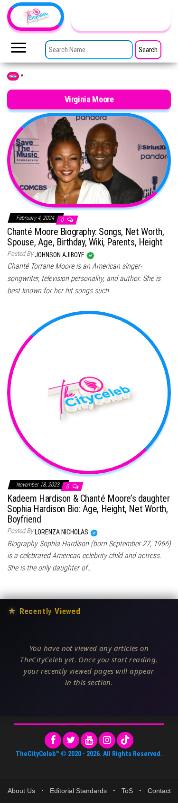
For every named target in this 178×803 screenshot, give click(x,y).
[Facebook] (53, 740)
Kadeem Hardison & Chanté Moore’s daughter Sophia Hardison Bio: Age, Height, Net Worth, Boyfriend (88, 509)
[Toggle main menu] (18, 50)
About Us (21, 790)
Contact (159, 790)
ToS (127, 790)
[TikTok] (125, 740)
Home (13, 76)
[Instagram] (107, 740)
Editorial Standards (78, 790)
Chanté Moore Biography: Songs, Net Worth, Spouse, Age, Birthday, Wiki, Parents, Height (85, 237)
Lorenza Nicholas (62, 532)
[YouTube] (89, 740)
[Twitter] (71, 740)
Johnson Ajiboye (60, 255)
